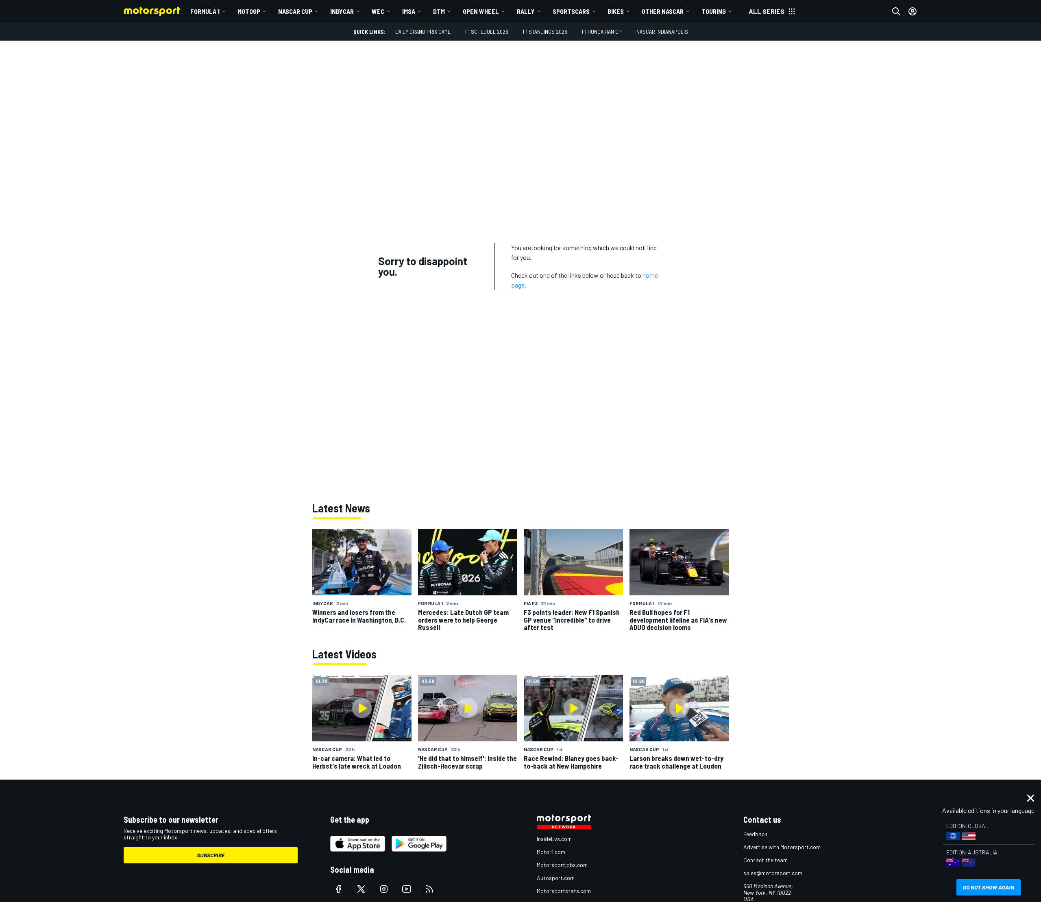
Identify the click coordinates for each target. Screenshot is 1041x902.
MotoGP (248, 11)
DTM (439, 11)
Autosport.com (556, 877)
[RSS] (429, 889)
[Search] (896, 11)
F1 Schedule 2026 (486, 31)
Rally (526, 11)
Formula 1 (205, 11)
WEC (378, 11)
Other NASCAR (663, 11)
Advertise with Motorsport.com (782, 846)
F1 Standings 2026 (545, 31)
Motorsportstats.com (564, 890)
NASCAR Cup (295, 11)
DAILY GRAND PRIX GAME (423, 31)
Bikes (616, 11)
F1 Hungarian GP (602, 31)
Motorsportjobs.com (562, 864)
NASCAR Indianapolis (662, 31)
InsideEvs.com (554, 838)
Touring (713, 11)
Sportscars (571, 11)
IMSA (408, 11)
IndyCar (342, 11)
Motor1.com (551, 851)
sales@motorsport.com (772, 872)
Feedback (755, 833)
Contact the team (765, 859)
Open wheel (481, 11)
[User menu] (912, 11)
